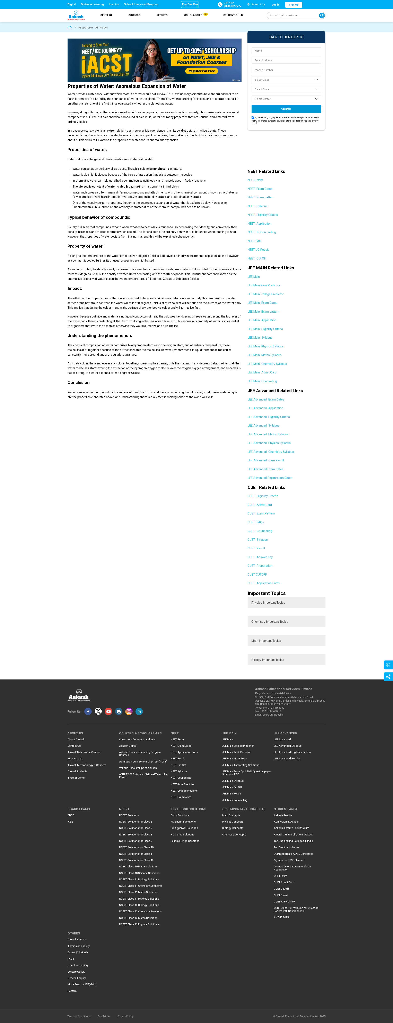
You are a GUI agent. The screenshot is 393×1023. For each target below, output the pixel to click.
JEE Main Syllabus (260, 337)
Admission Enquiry (79, 946)
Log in (276, 4)
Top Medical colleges (286, 847)
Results (162, 15)
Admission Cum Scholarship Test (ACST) (143, 761)
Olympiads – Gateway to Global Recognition (292, 868)
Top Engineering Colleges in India (293, 841)
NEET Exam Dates (260, 189)
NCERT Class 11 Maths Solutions (138, 892)
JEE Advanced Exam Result (266, 460)
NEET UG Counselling (262, 232)
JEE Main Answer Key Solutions (240, 765)
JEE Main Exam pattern (263, 311)
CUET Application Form (264, 583)
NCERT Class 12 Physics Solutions (139, 924)
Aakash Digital (127, 745)
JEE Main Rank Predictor (264, 285)
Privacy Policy (125, 1016)
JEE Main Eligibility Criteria (265, 329)
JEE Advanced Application (265, 408)
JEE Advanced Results (287, 758)
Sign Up (294, 4)
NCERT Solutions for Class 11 (136, 853)
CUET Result (256, 548)
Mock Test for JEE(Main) (82, 984)
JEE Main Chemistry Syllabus (267, 364)
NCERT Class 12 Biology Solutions (139, 905)
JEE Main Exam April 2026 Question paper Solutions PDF (246, 773)
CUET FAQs (256, 522)
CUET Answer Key (260, 557)
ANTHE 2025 (281, 917)
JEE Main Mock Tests (234, 758)
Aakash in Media (77, 771)
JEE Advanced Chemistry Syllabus (271, 452)
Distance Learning (92, 4)
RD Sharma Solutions (183, 821)
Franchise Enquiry (78, 965)
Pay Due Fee (190, 4)
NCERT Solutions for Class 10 (136, 847)
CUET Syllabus (258, 540)
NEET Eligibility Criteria (263, 215)
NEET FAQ (254, 241)
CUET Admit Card (260, 505)
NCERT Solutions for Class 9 (135, 841)
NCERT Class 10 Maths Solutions (138, 866)
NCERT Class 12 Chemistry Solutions (140, 911)
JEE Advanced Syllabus (263, 425)
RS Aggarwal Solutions (184, 828)
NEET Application (259, 223)
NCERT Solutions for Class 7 (135, 828)
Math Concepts (231, 815)
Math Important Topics (266, 640)
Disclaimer (104, 1016)
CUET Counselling (260, 531)
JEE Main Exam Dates (262, 303)
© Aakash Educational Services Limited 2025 (299, 1016)
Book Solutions (180, 815)
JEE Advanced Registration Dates (270, 478)
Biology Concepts (232, 828)
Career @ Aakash (78, 952)
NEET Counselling (181, 777)
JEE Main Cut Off (232, 787)
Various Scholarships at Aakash (138, 768)
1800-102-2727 (232, 6)
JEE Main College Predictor (266, 294)
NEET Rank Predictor (183, 784)
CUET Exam (280, 876)
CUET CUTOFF (257, 574)
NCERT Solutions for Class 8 (135, 834)
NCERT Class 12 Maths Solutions (138, 918)
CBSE (71, 815)
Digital (72, 4)
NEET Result (178, 758)
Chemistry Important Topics (269, 621)
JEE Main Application (262, 320)
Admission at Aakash (286, 821)
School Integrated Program (141, 4)
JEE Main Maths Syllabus (265, 355)
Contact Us (74, 745)
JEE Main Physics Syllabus (266, 346)
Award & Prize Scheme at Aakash (293, 834)
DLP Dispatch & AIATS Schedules (293, 853)
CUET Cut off (281, 888)
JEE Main (254, 277)
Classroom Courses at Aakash (137, 739)
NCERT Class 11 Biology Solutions (139, 879)
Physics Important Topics (268, 602)
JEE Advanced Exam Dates (266, 399)
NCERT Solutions (129, 815)
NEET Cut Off (257, 258)
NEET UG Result (258, 249)
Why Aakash (75, 758)
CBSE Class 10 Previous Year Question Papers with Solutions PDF (296, 909)
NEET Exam (256, 180)
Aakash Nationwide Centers (84, 752)
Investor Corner (76, 777)
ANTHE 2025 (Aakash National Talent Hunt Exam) (143, 776)
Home (70, 27)
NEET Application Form (184, 752)
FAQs (71, 958)
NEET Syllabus (258, 206)
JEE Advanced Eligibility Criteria (269, 417)
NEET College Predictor (184, 790)
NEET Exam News (181, 797)
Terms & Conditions (79, 1016)
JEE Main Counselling (262, 381)
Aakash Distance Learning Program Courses (140, 754)
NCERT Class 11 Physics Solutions (139, 898)
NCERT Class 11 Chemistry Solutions (140, 885)
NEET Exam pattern (261, 197)
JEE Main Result (231, 793)
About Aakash (76, 739)
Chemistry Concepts (234, 834)
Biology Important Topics (267, 659)
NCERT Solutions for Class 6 (135, 821)
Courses (134, 15)
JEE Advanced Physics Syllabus (269, 443)
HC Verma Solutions (182, 834)
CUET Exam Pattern (261, 513)
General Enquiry (77, 978)
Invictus (114, 4)
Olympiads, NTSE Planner (288, 860)
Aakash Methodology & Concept (87, 765)
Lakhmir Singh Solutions (185, 841)
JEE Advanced (282, 739)
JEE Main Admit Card (262, 372)
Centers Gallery (76, 971)
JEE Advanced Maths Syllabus (268, 434)
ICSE (70, 821)
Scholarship (195, 15)
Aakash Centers (77, 939)
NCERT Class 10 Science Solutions (139, 873)
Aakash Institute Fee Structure (291, 828)
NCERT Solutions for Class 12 (136, 860)
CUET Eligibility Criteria (263, 496)
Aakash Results (283, 815)
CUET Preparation (260, 566)
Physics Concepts (232, 821)
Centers (106, 15)
